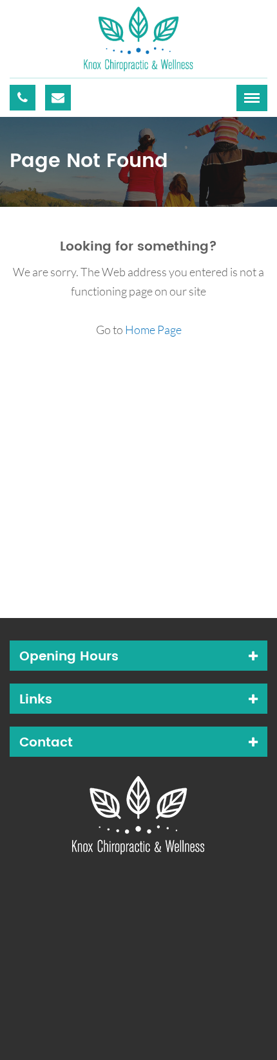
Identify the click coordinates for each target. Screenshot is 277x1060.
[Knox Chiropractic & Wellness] (138, 37)
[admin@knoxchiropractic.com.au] (58, 97)
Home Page (153, 329)
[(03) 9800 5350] (22, 97)
